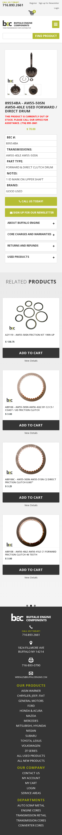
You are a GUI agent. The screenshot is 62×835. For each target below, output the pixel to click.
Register (33, 3)
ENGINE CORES (31, 810)
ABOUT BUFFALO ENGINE (23, 222)
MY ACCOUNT (31, 778)
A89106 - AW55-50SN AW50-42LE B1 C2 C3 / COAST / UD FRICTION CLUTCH (29, 408)
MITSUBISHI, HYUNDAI (31, 726)
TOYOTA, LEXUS (31, 741)
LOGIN (31, 788)
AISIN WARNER (31, 691)
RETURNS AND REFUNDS (22, 245)
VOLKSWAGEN (31, 746)
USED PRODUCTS (18, 256)
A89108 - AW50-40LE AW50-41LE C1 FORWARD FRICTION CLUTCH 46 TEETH (30, 553)
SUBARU (31, 736)
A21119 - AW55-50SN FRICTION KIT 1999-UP (29, 334)
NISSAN (31, 731)
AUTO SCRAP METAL (31, 805)
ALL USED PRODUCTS (31, 756)
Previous (5, 445)
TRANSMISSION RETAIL (31, 815)
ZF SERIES (31, 751)
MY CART (31, 783)
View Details (31, 360)
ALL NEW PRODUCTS (31, 761)
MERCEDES (31, 721)
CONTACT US (31, 773)
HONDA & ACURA (31, 711)
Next (57, 445)
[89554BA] (31, 67)
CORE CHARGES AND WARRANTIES (29, 234)
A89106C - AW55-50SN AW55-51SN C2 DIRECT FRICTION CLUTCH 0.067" (30, 481)
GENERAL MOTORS (31, 701)
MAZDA (31, 716)
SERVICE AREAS (31, 793)
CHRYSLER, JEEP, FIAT (31, 696)
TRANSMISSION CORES (31, 820)
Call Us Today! (32, 201)
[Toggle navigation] (55, 24)
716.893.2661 (12, 5)
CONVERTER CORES (31, 825)
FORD (31, 706)
